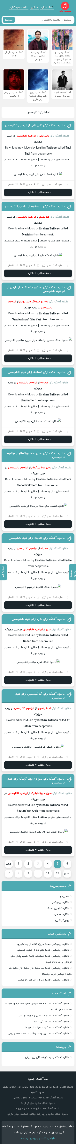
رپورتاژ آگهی (62, 920)
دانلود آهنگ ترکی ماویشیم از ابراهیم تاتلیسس (35, 206)
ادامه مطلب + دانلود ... (38, 192)
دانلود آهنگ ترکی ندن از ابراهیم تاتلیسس (38, 619)
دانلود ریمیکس (60, 902)
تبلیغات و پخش (18, 7)
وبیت (24, 1138)
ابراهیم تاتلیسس (38, 112)
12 (57, 873)
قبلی (8, 864)
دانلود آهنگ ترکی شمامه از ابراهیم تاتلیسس (36, 372)
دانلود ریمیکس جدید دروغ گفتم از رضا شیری (43, 944)
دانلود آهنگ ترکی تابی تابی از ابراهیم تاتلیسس (35, 125)
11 (47, 873)
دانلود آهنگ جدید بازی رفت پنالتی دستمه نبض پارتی (38, 1033)
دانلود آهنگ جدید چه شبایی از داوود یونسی (44, 1016)
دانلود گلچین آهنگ (58, 908)
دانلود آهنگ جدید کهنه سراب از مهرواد (46, 1027)
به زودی (64, 896)
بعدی (67, 873)
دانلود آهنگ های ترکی (53, 184)
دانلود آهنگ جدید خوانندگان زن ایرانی (47, 1057)
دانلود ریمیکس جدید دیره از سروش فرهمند (43, 980)
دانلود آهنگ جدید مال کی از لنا (51, 1022)
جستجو (9, 20)
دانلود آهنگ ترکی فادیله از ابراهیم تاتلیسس (37, 538)
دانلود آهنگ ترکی (59, 136)
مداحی (34, 7)
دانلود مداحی (61, 914)
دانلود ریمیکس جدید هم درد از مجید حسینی (43, 950)
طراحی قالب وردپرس (42, 1138)
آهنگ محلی (47, 7)
